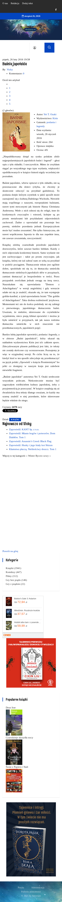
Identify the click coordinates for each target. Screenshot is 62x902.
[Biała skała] (31, 839)
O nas (5, 3)
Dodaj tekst (27, 3)
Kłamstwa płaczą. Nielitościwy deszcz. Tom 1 (32, 449)
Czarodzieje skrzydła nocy (19, 737)
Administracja (37, 887)
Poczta (21, 887)
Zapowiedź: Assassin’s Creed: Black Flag (30, 441)
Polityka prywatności (31, 891)
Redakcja (15, 3)
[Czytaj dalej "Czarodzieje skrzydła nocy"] (14, 752)
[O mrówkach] (31, 662)
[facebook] (56, 10)
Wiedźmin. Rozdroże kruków (27, 610)
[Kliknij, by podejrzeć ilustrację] (16, 131)
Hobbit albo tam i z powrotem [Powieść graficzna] (27, 622)
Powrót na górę (10, 551)
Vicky (10, 69)
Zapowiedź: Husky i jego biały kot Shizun (31, 445)
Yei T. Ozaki (50, 114)
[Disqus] (31, 503)
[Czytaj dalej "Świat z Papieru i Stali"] (14, 780)
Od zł (20, 602)
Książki (15, 420)
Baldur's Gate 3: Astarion (25, 598)
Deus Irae (11, 707)
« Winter (31, 455)
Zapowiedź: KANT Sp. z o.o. (24, 429)
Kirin (55, 118)
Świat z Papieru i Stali (17, 767)
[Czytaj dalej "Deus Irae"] (14, 722)
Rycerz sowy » (43, 455)
